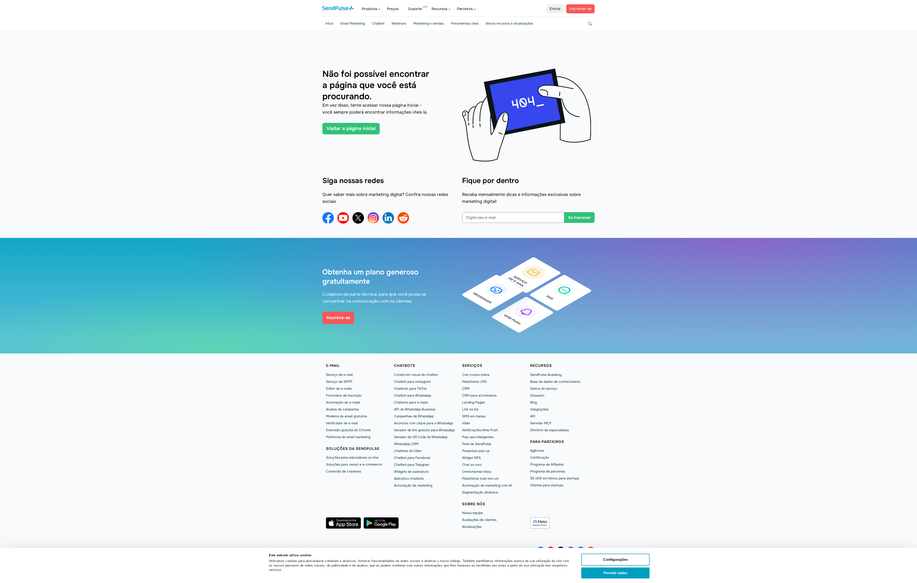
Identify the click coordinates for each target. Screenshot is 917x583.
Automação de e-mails (343, 402)
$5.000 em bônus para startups (554, 478)
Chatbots (404, 365)
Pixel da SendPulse (476, 444)
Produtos (369, 8)
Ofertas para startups (546, 485)
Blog (533, 402)
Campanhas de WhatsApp (414, 416)
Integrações (539, 409)
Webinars (399, 23)
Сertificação (539, 457)
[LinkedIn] (388, 218)
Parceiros (465, 8)
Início (329, 23)
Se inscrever (579, 217)
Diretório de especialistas (549, 430)
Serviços (472, 365)
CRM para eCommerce (479, 395)
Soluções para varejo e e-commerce (354, 464)
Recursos (440, 8)
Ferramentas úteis (465, 23)
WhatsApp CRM (406, 444)
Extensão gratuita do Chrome (348, 430)
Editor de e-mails (339, 388)
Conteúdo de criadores (343, 471)
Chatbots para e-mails (411, 402)
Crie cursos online (476, 375)
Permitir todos (615, 573)
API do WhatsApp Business (414, 409)
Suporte (415, 8)
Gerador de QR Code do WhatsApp (421, 437)
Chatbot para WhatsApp (412, 395)
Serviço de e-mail (339, 375)
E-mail (333, 365)
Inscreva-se (338, 317)
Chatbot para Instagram (412, 381)
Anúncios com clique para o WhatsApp (423, 423)
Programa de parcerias (547, 471)
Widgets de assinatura (411, 471)
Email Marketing (353, 23)
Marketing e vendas (428, 23)
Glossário (537, 395)
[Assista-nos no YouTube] (343, 218)
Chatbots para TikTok (410, 388)
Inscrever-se (580, 8)
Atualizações (472, 527)
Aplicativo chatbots (409, 478)
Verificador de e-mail (342, 423)
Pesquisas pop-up (476, 451)
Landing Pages (473, 402)
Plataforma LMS (474, 381)
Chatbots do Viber (408, 451)
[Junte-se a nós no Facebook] (328, 218)
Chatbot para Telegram (411, 464)
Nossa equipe (472, 513)
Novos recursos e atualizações (509, 23)
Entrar (555, 8)
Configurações (615, 559)
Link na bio (470, 409)
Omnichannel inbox (476, 471)
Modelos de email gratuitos (346, 416)
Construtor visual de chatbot (416, 375)
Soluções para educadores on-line (352, 457)
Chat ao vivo (472, 464)
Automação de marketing (413, 485)
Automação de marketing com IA (487, 485)
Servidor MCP (540, 423)
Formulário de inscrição (344, 395)
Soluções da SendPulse (352, 448)
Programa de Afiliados (547, 464)
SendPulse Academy (546, 375)
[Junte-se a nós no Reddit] (403, 218)
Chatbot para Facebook (412, 458)
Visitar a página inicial (351, 128)
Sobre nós (473, 504)
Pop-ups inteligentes (478, 437)
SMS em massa (473, 416)
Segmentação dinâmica (480, 492)
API (532, 416)
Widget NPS (471, 458)
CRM (465, 388)
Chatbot (378, 23)
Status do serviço (543, 388)
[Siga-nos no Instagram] (373, 218)
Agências (537, 450)
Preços (393, 8)
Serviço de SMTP (339, 381)
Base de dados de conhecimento (555, 381)
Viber (466, 423)
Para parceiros (547, 441)
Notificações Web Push (480, 430)
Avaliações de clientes (479, 520)
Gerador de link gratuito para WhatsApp (424, 430)
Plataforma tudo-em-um (480, 478)
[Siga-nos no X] (358, 218)
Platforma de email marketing (348, 437)
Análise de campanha (342, 409)
